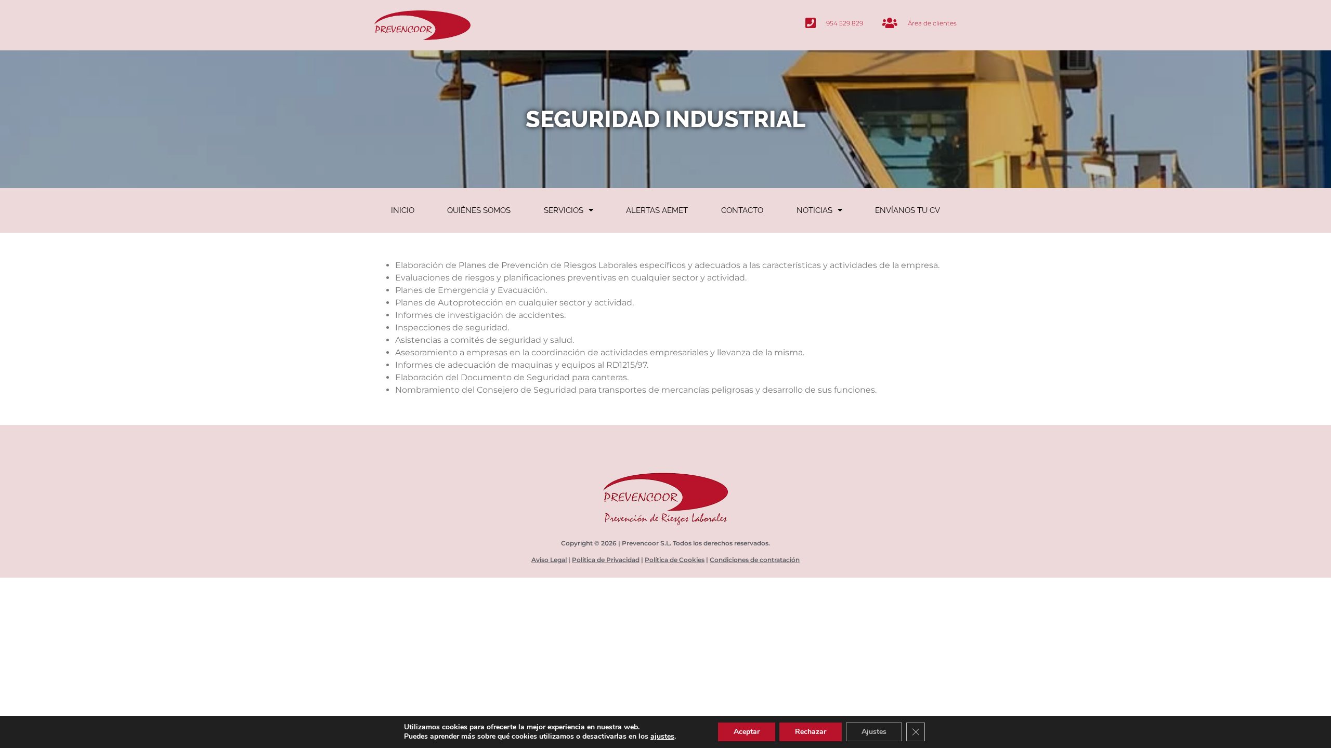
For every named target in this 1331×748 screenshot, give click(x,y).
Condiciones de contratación (755, 560)
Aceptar (747, 732)
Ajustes (874, 732)
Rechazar (810, 732)
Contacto (742, 210)
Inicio (402, 210)
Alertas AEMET (657, 210)
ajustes (662, 736)
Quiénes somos (479, 210)
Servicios (563, 210)
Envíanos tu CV (907, 210)
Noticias (814, 210)
